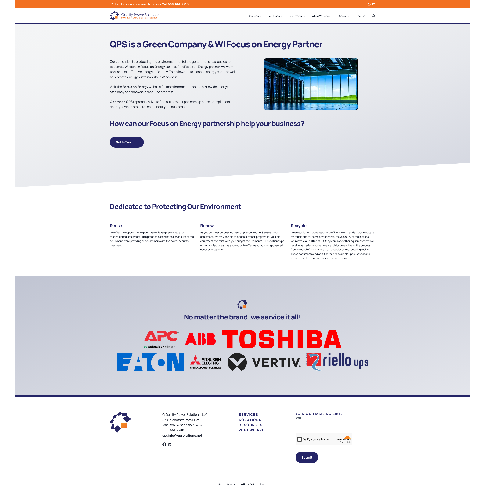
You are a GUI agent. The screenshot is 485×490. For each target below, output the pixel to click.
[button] (373, 15)
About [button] (343, 16)
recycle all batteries (308, 241)
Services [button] (253, 16)
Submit (306, 457)
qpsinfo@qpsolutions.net (182, 435)
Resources (250, 425)
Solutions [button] (274, 16)
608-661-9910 (178, 4)
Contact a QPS (121, 101)
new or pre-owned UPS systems (254, 232)
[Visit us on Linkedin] (373, 4)
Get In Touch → (127, 142)
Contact (361, 16)
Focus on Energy (135, 87)
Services (248, 414)
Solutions (250, 419)
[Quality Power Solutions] (134, 16)
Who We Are (251, 430)
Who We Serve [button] (321, 16)
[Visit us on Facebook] (369, 4)
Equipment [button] (296, 16)
